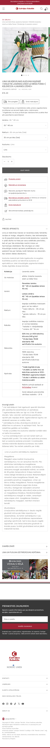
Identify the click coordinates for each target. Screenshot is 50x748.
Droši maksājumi (15, 205)
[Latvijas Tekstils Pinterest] (11, 704)
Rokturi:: (14, 132)
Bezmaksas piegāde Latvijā (19, 198)
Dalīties (8, 219)
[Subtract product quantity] (4, 161)
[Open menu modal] (3, 8)
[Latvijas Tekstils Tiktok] (15, 704)
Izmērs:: (10, 120)
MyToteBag (26, 387)
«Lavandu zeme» (9, 89)
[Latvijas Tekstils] (25, 8)
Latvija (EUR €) (10, 719)
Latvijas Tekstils (20, 722)
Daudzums (6, 157)
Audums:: (8, 144)
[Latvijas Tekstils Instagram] (7, 704)
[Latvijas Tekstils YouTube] (23, 704)
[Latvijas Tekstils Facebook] (3, 704)
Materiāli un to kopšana (17, 185)
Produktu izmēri (15, 179)
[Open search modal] (41, 8)
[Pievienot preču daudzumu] (12, 161)
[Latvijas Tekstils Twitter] (19, 704)
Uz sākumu (6, 19)
